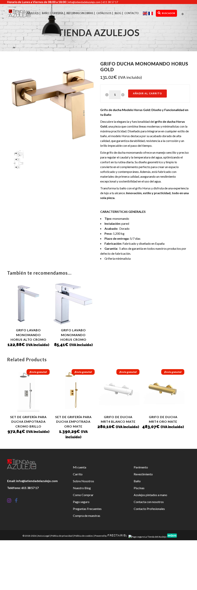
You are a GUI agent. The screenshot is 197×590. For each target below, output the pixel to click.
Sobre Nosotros (83, 481)
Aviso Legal (43, 535)
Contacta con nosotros (149, 502)
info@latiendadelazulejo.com (84, 2)
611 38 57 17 (110, 2)
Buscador (168, 13)
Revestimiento (143, 474)
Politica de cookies (83, 535)
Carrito (78, 474)
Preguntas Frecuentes (87, 508)
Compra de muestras (86, 515)
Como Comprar (83, 495)
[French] (151, 13)
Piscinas (139, 488)
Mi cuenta (79, 467)
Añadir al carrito (147, 93)
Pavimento (141, 467)
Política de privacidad (62, 535)
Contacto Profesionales (149, 508)
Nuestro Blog (82, 488)
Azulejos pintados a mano (150, 495)
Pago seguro (81, 502)
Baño (137, 481)
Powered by (101, 535)
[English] (145, 13)
